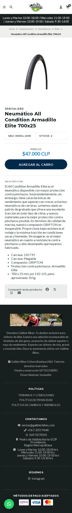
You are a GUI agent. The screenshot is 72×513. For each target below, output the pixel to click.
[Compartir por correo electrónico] (19, 292)
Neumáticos (44, 29)
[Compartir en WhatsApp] (12, 292)
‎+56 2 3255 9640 (38, 430)
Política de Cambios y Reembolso (36, 405)
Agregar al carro (36, 164)
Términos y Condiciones (36, 395)
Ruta (57, 29)
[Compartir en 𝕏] (54, 289)
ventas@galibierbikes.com (38, 425)
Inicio (12, 29)
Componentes (26, 29)
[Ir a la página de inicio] (36, 7)
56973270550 (38, 435)
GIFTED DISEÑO (48, 370)
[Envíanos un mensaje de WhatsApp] (9, 504)
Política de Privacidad (36, 400)
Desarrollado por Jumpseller (35, 374)
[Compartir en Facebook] (47, 289)
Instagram (38, 478)
